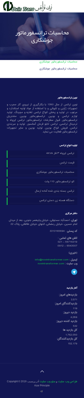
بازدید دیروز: (70, 312)
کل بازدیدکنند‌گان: (67, 339)
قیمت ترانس (67, 163)
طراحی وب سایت (67, 381)
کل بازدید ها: (70, 330)
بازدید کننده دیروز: (66, 321)
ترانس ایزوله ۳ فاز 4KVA (60, 154)
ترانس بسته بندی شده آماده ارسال (54, 191)
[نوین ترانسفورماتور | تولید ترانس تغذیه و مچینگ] (27, 6)
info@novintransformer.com (52, 260)
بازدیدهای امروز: (68, 295)
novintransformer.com (51, 263)
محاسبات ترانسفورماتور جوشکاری (58, 62)
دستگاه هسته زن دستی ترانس (56, 201)
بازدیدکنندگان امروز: (66, 304)
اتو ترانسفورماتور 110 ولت (59, 182)
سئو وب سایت (47, 381)
